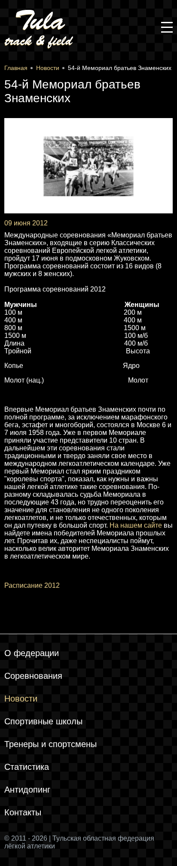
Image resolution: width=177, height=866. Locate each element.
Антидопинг (27, 789)
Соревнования (33, 676)
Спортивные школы (43, 721)
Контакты (22, 812)
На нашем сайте (136, 525)
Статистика (26, 767)
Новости (20, 698)
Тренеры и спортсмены (50, 744)
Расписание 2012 (32, 585)
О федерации (31, 653)
